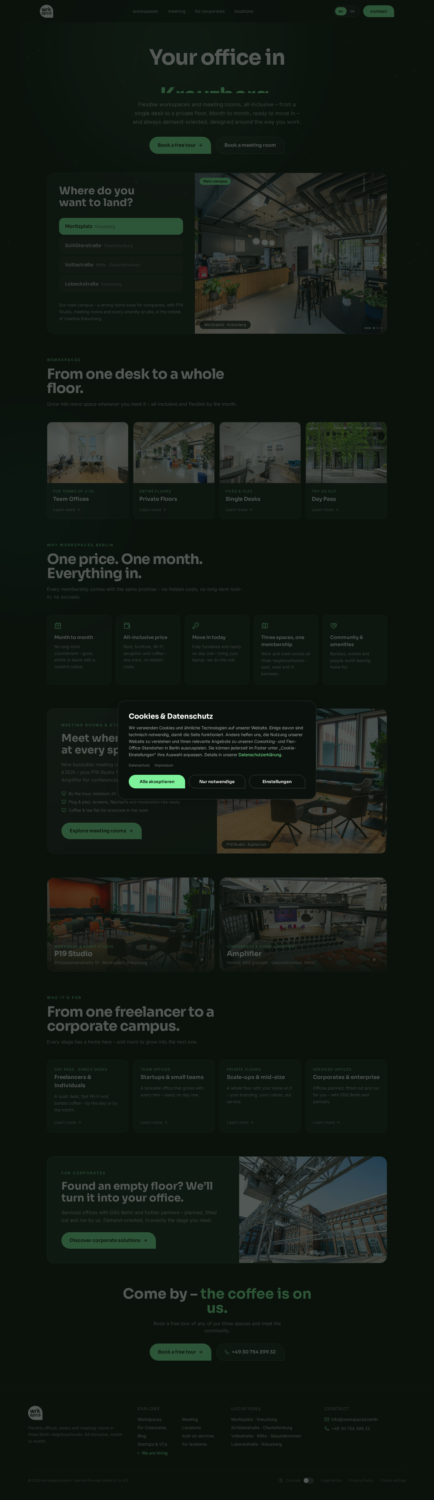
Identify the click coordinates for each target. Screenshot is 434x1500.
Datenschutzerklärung (260, 754)
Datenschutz (139, 765)
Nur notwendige (217, 781)
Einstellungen (277, 781)
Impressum (164, 765)
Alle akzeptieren (157, 781)
